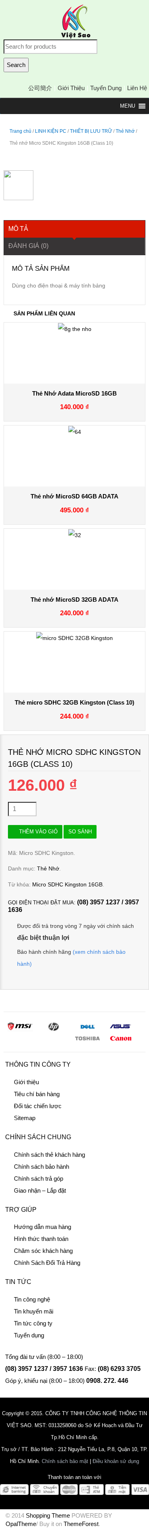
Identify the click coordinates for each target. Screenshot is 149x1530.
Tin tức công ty (33, 1323)
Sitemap (24, 1118)
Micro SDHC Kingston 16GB (67, 884)
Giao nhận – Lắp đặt (40, 1190)
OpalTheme (21, 1523)
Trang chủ (20, 131)
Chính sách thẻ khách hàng (49, 1154)
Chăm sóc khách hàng (43, 1250)
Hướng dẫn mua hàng (42, 1226)
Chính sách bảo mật (65, 1461)
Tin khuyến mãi (33, 1311)
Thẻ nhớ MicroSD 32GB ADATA (74, 599)
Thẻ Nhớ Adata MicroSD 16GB (74, 393)
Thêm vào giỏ (38, 832)
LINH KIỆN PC (50, 131)
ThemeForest (81, 1523)
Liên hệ (137, 88)
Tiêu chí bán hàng (37, 1094)
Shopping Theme (48, 1515)
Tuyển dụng (106, 88)
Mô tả (18, 228)
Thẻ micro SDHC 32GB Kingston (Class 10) (74, 702)
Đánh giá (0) (28, 245)
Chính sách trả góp (38, 1178)
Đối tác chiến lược (38, 1106)
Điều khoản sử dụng (116, 1461)
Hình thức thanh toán (41, 1238)
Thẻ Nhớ (125, 131)
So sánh (80, 832)
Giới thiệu (71, 88)
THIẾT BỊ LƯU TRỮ (91, 131)
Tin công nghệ (32, 1299)
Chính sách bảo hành (41, 1166)
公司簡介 (40, 88)
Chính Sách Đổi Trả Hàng (47, 1262)
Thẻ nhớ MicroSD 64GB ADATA (74, 496)
